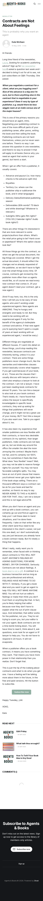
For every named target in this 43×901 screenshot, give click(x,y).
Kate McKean (18, 42)
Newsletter (7, 16)
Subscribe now (21, 692)
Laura (5, 62)
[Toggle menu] (39, 4)
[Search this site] (34, 4)
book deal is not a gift (12, 571)
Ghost (36, 881)
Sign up (21, 864)
